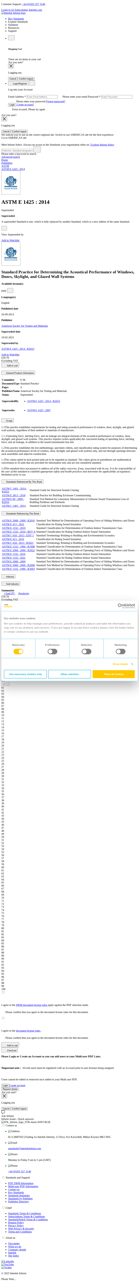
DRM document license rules (32, 1005)
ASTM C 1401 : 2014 (14, 505)
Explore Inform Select (102, 144)
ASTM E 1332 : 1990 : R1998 (18, 546)
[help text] (4, 228)
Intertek (12, 1252)
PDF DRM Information (20, 1183)
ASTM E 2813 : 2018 (13, 495)
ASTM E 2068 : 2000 (13, 561)
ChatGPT (9, 593)
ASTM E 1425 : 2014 (13, 169)
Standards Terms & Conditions (24, 1213)
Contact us (13, 1189)
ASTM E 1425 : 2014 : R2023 (17, 348)
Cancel (12, 78)
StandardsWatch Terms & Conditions (28, 1219)
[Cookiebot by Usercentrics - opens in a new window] (120, 605)
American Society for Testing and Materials (24, 325)
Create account (17, 1085)
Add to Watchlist (10, 240)
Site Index (13, 1255)
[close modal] (11, 66)
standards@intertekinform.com (24, 1148)
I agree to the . (21, 1030)
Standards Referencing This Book (22, 513)
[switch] (52, 651)
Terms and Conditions (20, 1231)
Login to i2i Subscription (14, 9)
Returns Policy (16, 1222)
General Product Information (19, 373)
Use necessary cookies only (25, 674)
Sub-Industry (12, 584)
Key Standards (16, 1192)
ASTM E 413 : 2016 (13, 539)
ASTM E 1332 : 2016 (13, 554)
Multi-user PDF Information (23, 1186)
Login (12, 105)
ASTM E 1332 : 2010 (13, 528)
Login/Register (19, 83)
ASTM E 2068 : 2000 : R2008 (18, 565)
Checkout (11, 1050)
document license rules (28, 1030)
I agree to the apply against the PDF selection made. (45, 1005)
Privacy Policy (16, 1225)
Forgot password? (55, 101)
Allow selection (70, 674)
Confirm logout (26, 78)
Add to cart (12, 365)
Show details (120, 663)
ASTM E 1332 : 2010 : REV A (19, 531)
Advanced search (10, 156)
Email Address (48, 96)
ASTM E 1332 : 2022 (13, 557)
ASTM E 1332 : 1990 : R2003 (18, 569)
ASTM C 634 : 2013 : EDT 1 (18, 535)
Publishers (6, 163)
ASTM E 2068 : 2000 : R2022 (18, 550)
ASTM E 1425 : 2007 (39, 410)
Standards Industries (19, 1195)
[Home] (13, 13)
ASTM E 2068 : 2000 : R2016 (18, 520)
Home (4, 159)
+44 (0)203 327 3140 (33, 4)
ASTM (5, 166)
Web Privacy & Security (21, 1228)
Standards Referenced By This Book (23, 482)
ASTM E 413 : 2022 (13, 524)
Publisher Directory (18, 1201)
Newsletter (14, 1243)
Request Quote (10, 1089)
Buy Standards (16, 18)
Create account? (25, 104)
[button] (5, 684)
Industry (9, 576)
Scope (8, 420)
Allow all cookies (114, 674)
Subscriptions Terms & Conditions (26, 1216)
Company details (17, 1249)
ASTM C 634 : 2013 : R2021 (18, 542)
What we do (14, 1246)
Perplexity (23, 593)
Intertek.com (35, 9)
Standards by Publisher (20, 1198)
